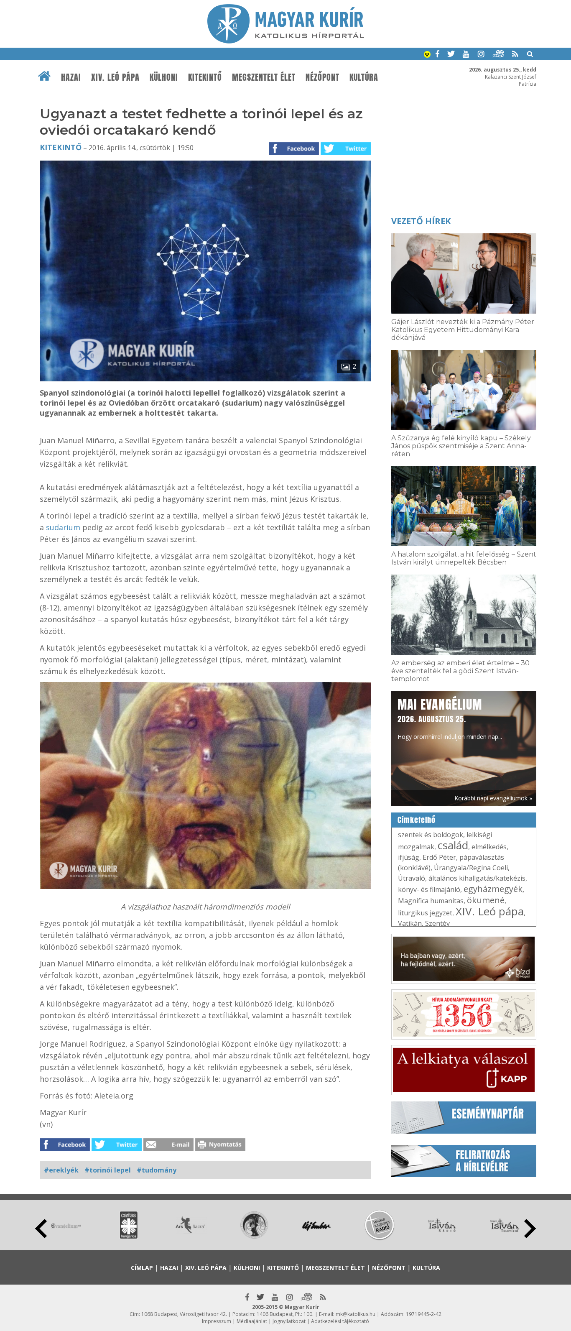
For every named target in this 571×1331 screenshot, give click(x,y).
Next (530, 1229)
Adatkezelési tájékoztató (340, 1321)
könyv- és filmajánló (429, 889)
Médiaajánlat (252, 1321)
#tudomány (156, 1170)
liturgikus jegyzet (425, 912)
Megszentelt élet (264, 77)
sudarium (64, 527)
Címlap (142, 1268)
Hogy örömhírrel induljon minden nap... (450, 718)
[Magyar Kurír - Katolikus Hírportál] (285, 41)
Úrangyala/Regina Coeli (471, 867)
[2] (205, 378)
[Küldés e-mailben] (168, 1148)
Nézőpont (322, 77)
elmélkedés (489, 846)
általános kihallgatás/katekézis (476, 878)
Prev (41, 1229)
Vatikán (410, 923)
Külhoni (164, 77)
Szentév (437, 923)
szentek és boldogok (430, 834)
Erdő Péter (439, 857)
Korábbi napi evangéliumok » (493, 798)
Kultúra (363, 77)
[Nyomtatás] (220, 1148)
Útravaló (411, 878)
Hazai (71, 77)
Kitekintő (205, 77)
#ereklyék (61, 1170)
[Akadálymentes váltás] (427, 55)
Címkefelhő (417, 820)
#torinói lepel (107, 1170)
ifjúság (408, 857)
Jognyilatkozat (289, 1321)
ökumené (486, 900)
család (453, 845)
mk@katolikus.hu (355, 1314)
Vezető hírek (421, 221)
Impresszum (216, 1321)
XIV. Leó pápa (115, 77)
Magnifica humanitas (431, 900)
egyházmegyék (493, 888)
